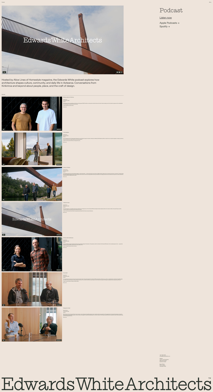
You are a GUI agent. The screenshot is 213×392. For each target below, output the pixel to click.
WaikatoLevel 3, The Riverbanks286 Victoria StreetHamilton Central (164, 360)
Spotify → (165, 26)
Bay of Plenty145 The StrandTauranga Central (163, 365)
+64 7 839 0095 (163, 355)
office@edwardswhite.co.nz (165, 356)
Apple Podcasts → (169, 22)
